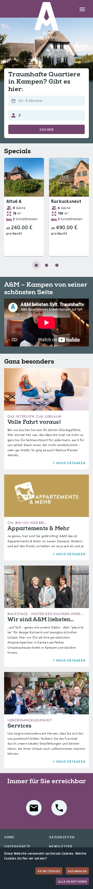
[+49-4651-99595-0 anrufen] (59, 808)
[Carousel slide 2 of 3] (46, 265)
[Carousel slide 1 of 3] (36, 265)
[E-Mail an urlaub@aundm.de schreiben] (34, 808)
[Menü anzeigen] (82, 9)
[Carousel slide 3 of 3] (57, 265)
